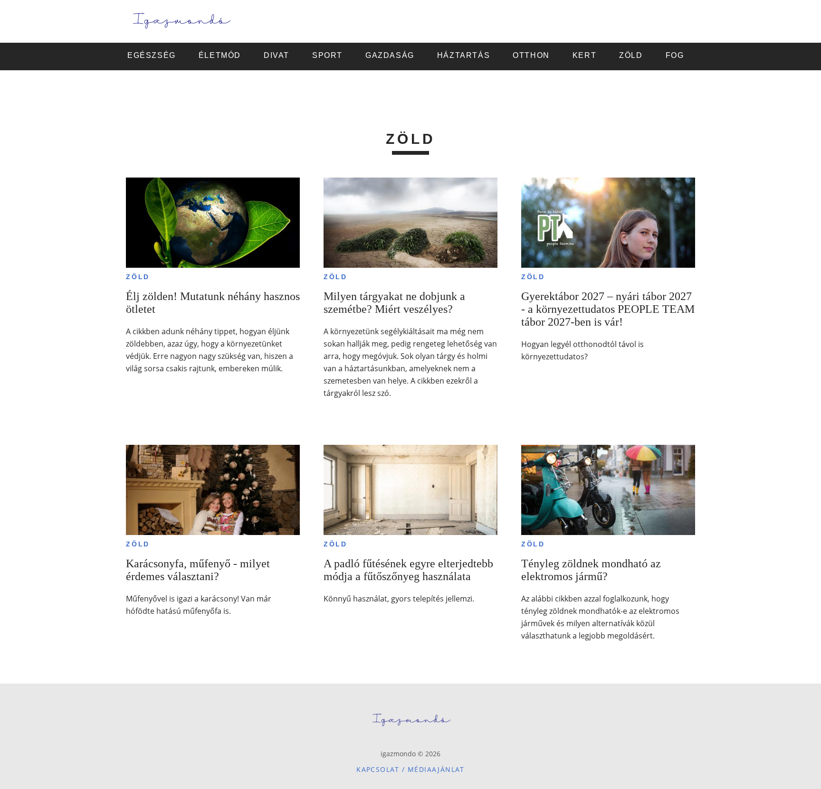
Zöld (138, 277)
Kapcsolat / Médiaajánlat (410, 769)
